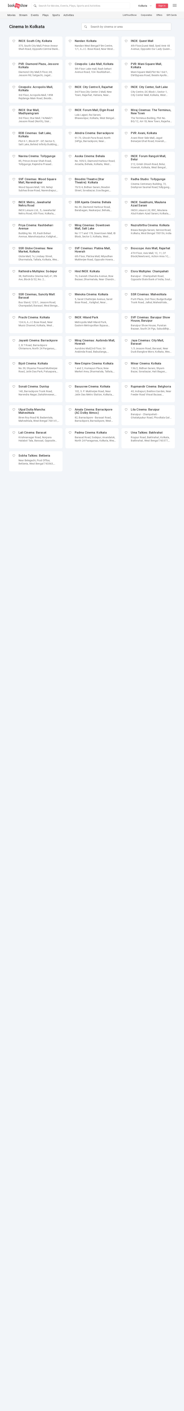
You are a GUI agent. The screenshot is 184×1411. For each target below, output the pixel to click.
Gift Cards (172, 15)
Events (35, 15)
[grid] (92, 254)
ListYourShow (129, 15)
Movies (11, 15)
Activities (68, 15)
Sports (56, 15)
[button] (80, 6)
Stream (23, 15)
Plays (45, 15)
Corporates (146, 15)
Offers (159, 15)
